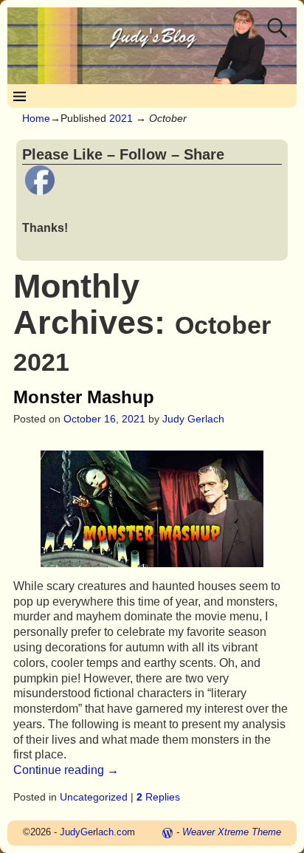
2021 (121, 118)
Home (36, 118)
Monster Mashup (83, 397)
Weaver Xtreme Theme (231, 831)
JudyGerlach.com (97, 831)
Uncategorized (94, 797)
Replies (158, 797)
